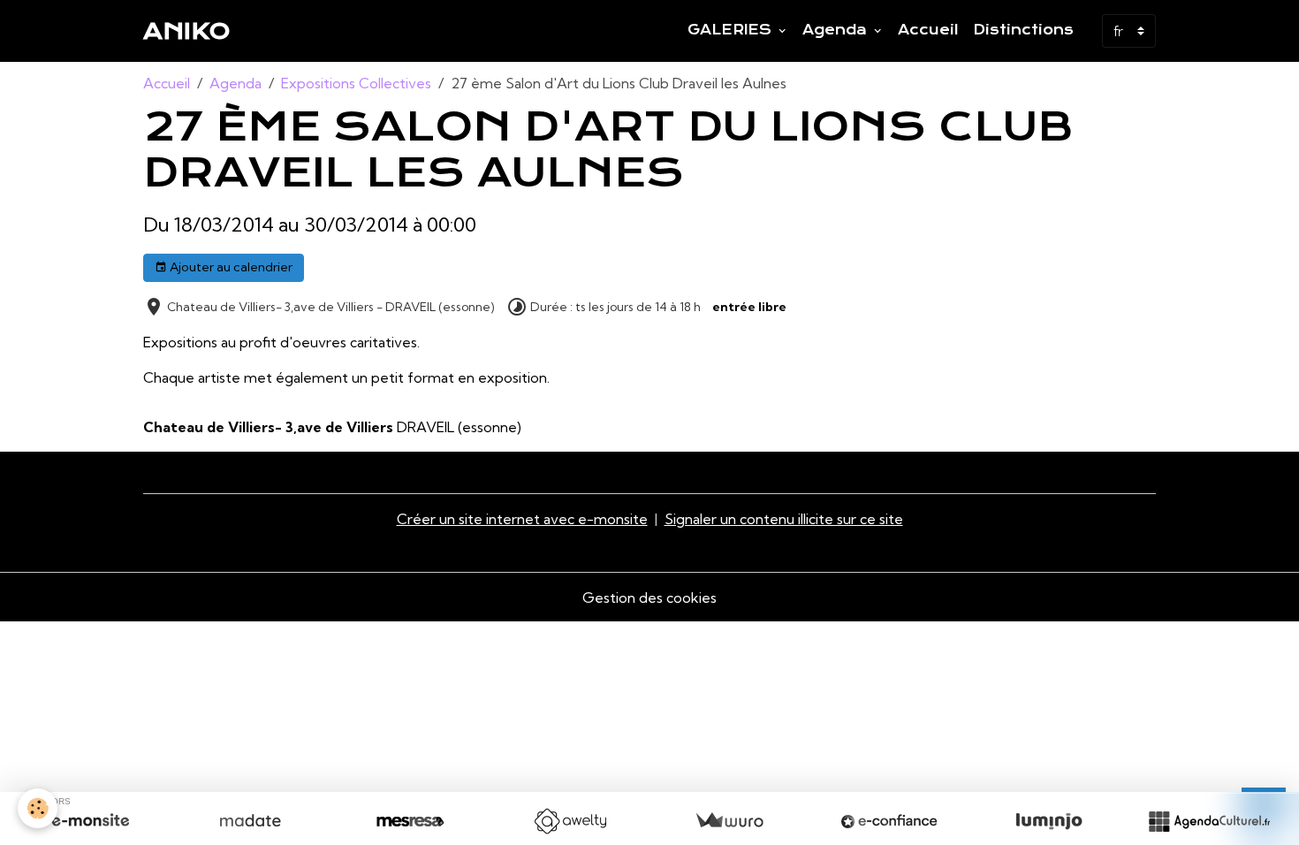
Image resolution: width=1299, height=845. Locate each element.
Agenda (836, 30)
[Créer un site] (90, 821)
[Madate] (250, 821)
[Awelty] (570, 821)
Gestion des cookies (649, 597)
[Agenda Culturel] (1209, 821)
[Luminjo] (1049, 821)
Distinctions (1023, 30)
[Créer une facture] (729, 821)
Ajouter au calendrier (229, 267)
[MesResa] (410, 821)
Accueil (928, 30)
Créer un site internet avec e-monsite (522, 519)
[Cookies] (37, 808)
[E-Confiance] (889, 821)
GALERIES (731, 30)
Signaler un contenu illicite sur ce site (784, 519)
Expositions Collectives (356, 83)
